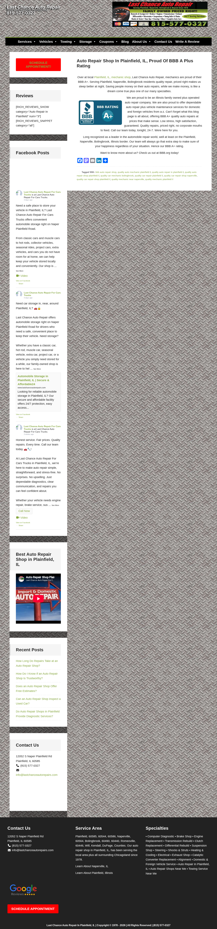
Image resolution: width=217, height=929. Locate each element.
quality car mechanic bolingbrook (117, 175)
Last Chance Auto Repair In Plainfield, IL (71, 925)
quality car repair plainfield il (149, 175)
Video (24, 275)
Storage (85, 41)
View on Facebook (23, 281)
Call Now (24, 511)
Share (21, 284)
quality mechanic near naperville (128, 179)
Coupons (106, 41)
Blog (125, 41)
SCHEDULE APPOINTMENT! (38, 64)
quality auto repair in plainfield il (168, 172)
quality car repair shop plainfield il (93, 179)
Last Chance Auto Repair (34, 16)
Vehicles (46, 41)
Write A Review (187, 41)
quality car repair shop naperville (180, 175)
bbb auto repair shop (105, 172)
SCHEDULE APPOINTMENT (33, 909)
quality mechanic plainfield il (159, 179)
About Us (139, 41)
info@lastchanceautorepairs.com (37, 774)
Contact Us (163, 41)
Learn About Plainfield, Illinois (94, 873)
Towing (66, 41)
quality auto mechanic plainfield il (134, 172)
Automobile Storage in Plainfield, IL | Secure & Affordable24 (33, 380)
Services (25, 41)
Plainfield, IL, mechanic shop (112, 77)
